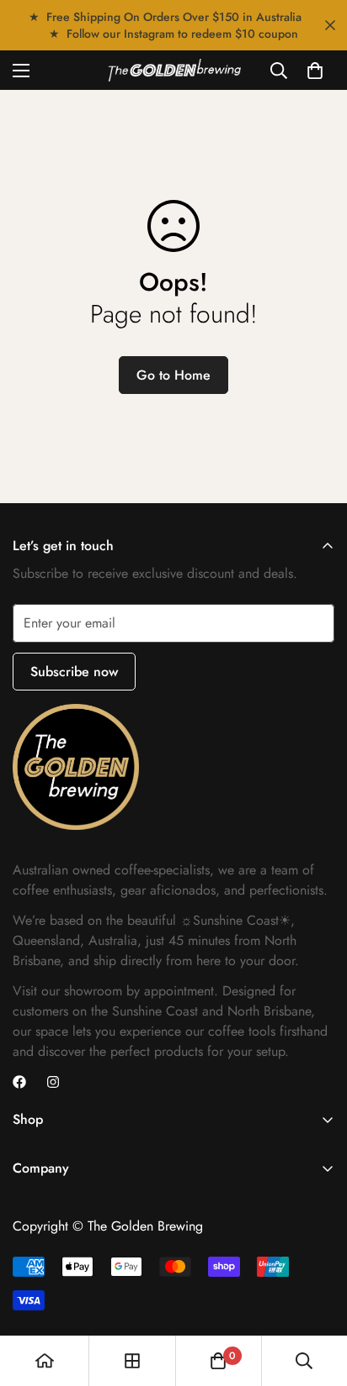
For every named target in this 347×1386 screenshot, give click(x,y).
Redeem (176, 938)
